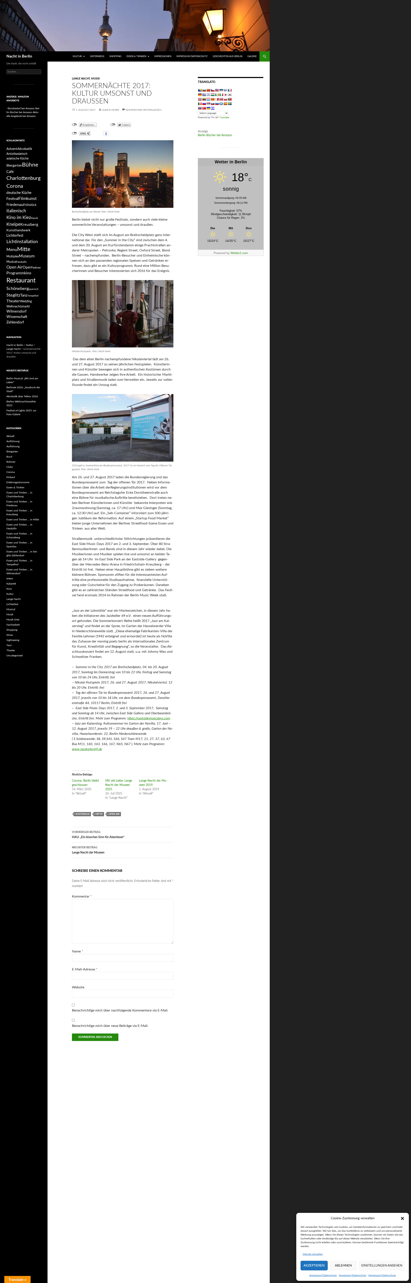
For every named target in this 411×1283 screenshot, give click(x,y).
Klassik (34, 218)
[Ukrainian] (208, 108)
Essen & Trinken (136, 56)
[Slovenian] (217, 103)
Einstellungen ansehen (381, 1265)
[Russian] (204, 103)
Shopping (115, 56)
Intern (9, 578)
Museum (27, 256)
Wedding (26, 301)
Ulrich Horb (110, 110)
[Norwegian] (221, 99)
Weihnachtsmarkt (18, 306)
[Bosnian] (200, 90)
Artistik (11, 153)
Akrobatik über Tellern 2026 (22, 396)
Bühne (30, 165)
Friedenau (14, 205)
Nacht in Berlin (19, 56)
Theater (13, 301)
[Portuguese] (230, 99)
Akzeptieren (314, 1265)
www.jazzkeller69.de (87, 749)
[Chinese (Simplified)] (208, 90)
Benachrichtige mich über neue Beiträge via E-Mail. (110, 1026)
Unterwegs (97, 56)
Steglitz (13, 295)
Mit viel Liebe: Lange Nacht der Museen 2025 (118, 785)
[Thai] (200, 108)
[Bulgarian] (204, 90)
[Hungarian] (212, 94)
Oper (27, 267)
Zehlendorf (15, 322)
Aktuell (10, 436)
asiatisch (21, 153)
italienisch (16, 211)
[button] (402, 1218)
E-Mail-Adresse (84, 969)
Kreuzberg (29, 224)
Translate (224, 117)
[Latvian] (200, 99)
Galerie (252, 56)
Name (77, 951)
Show (9, 635)
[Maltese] (217, 99)
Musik (95, 78)
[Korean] (230, 94)
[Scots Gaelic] (221, 103)
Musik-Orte (12, 619)
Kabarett (11, 583)
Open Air (114, 814)
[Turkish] (204, 108)
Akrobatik (24, 149)
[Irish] (217, 94)
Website (78, 987)
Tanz (23, 295)
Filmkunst (27, 198)
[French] (230, 90)
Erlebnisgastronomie (17, 482)
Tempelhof (33, 296)
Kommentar (82, 896)
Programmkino (18, 273)
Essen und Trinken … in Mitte (22, 519)
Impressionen (162, 56)
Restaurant (21, 280)
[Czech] (212, 90)
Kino (9, 589)
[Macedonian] (212, 99)
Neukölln (21, 262)
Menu (11, 250)
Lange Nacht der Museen (88, 850)
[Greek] (204, 94)
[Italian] (221, 94)
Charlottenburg (23, 178)
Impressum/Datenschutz (323, 1275)
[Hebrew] (208, 94)
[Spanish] (225, 103)
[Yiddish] (212, 108)
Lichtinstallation (22, 241)
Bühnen (10, 462)
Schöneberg (17, 288)
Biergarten (14, 165)
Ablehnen (343, 1265)
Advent (11, 149)
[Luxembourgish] (208, 99)
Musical (11, 261)
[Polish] (225, 99)
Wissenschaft (16, 317)
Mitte (99, 814)
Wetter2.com (239, 253)
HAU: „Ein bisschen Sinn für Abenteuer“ (98, 835)
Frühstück (29, 205)
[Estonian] (221, 90)
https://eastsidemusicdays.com (148, 718)
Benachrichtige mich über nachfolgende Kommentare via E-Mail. (120, 1010)
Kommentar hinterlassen (143, 110)
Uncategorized (14, 655)
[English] (217, 90)
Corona (14, 186)
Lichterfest (14, 235)
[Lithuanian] (204, 99)
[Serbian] (208, 103)
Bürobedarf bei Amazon (21, 108)
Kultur (77, 56)
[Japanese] (225, 94)
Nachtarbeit (13, 624)
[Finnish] (225, 90)
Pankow (36, 267)
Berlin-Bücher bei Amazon (215, 135)
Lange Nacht (81, 78)
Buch (9, 456)
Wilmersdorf (16, 311)
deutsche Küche (18, 193)
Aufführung (12, 441)
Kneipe (13, 224)
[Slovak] (212, 103)
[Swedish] (230, 103)
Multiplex (12, 256)
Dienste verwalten (313, 1254)
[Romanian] (200, 103)
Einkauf (10, 477)
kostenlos (82, 814)
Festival (12, 199)
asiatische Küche (17, 158)
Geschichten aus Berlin (227, 56)
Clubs (9, 467)
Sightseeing (12, 640)
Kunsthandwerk (18, 230)
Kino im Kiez (18, 217)
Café (10, 172)
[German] (200, 94)
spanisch (34, 289)
